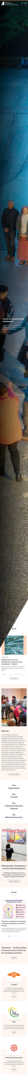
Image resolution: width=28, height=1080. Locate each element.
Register (14, 957)
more (14, 996)
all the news (14, 678)
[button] (3, 674)
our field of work (14, 774)
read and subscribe (14, 881)
